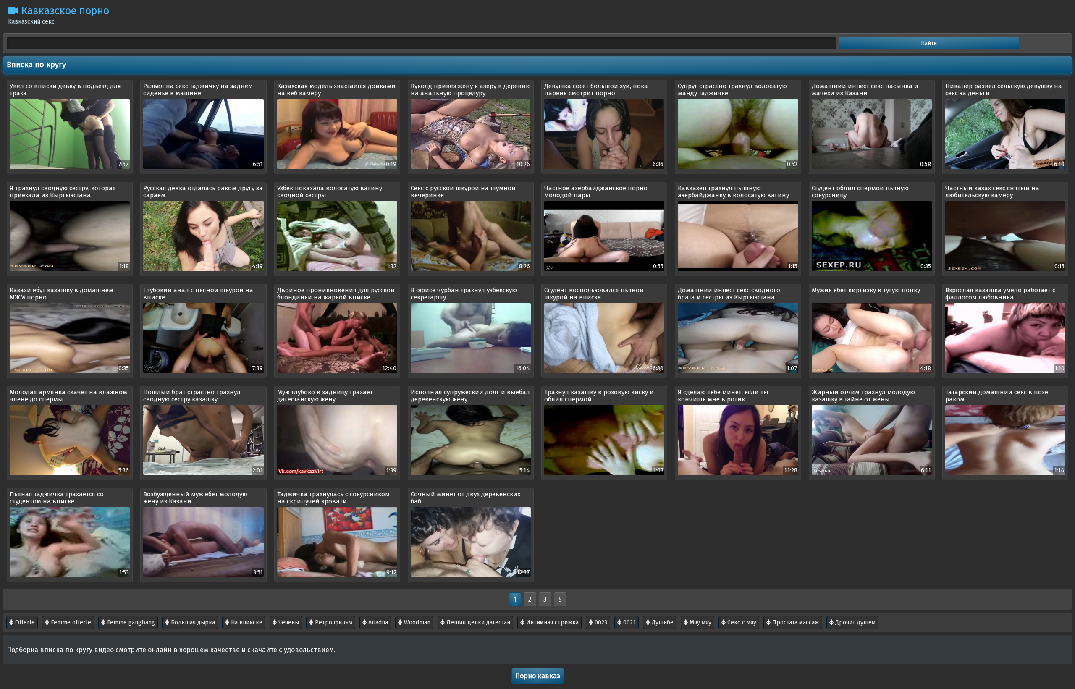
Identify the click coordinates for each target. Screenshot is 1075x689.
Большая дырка (192, 622)
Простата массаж (795, 622)
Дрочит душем (855, 622)
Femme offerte (70, 622)
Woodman (416, 622)
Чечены (288, 622)
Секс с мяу (741, 622)
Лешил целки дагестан (477, 622)
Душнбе (662, 622)
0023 (600, 622)
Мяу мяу (699, 622)
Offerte (24, 622)
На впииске (245, 622)
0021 (628, 622)
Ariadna (377, 622)
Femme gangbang (130, 622)
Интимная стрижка (551, 622)
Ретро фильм (332, 622)
